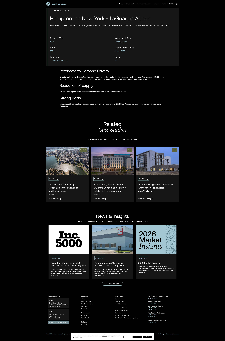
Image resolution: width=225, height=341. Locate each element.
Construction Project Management (126, 318)
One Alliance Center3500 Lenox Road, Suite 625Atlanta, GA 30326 (58, 304)
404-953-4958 (152, 315)
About (83, 299)
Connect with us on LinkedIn (58, 322)
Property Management (122, 315)
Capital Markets (120, 313)
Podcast (84, 324)
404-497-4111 (152, 322)
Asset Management (121, 310)
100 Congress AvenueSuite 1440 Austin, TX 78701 (56, 316)
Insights (84, 322)
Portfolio (84, 315)
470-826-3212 (152, 303)
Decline (138, 336)
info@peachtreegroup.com (157, 320)
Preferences (128, 336)
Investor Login (173, 4)
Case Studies (85, 318)
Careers (84, 306)
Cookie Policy (160, 334)
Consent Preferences (172, 334)
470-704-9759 (152, 308)
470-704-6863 (152, 310)
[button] (121, 3)
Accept (147, 336)
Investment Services (122, 308)
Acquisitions (119, 299)
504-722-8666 (152, 317)
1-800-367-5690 (153, 298)
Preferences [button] (80, 337)
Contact (165, 4)
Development (119, 301)
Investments (119, 296)
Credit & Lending (120, 304)
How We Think (86, 301)
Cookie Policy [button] (104, 336)
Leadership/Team (87, 304)
